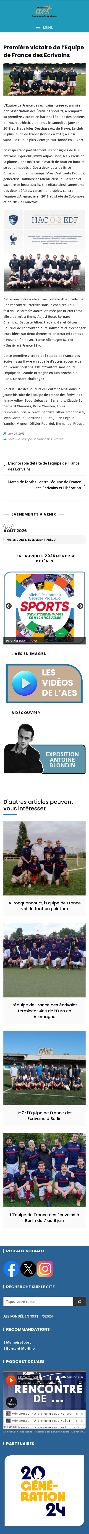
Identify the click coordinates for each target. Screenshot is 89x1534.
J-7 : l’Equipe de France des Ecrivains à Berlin (45, 1115)
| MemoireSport (17, 1342)
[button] (44, 27)
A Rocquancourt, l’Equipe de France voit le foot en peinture (44, 905)
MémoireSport (10, 1431)
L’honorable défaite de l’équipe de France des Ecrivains (43, 466)
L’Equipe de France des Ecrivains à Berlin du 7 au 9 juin (44, 1217)
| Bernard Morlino (19, 1348)
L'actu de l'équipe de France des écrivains (36, 439)
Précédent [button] (9, 606)
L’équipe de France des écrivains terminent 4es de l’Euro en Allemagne (44, 1010)
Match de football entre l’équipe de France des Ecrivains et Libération (44, 484)
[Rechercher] (79, 1301)
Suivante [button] (79, 606)
